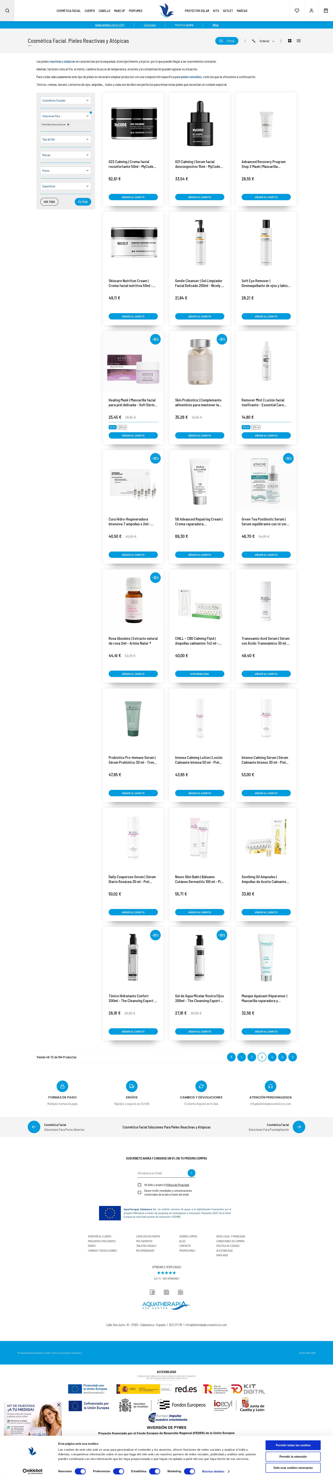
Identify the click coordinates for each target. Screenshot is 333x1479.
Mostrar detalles (213, 1471)
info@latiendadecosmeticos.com (206, 1325)
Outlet (228, 11)
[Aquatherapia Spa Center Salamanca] (166, 1305)
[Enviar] (191, 1173)
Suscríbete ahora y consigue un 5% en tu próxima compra (166, 1158)
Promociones (187, 1250)
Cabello (104, 11)
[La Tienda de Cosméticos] (166, 10)
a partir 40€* (109, 25)
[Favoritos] (297, 10)
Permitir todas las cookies (293, 1445)
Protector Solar (197, 11)
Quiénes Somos (188, 1236)
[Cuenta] (311, 10)
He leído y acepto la (166, 1184)
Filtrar (83, 201)
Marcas (242, 11)
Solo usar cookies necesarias (293, 1467)
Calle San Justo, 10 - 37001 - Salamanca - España (136, 1325)
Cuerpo (90, 11)
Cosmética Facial (69, 11)
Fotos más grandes (287, 40)
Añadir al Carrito (133, 197)
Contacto (185, 1245)
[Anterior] (34, 1127)
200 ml (122, 427)
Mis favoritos (144, 1241)
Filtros (231, 41)
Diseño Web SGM (307, 1353)
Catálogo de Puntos (148, 1236)
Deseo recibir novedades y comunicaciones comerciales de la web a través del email (168, 1192)
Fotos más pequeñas (298, 40)
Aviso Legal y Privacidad (230, 1236)
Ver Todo (49, 201)
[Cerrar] (59, 1405)
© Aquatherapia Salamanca (31, 1352)
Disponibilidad (199, 673)
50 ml (112, 427)
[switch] (118, 1471)
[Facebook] (152, 1292)
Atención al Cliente (99, 1236)
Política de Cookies (228, 1245)
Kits (216, 11)
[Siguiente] (299, 1127)
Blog (182, 1241)
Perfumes (135, 11)
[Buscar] (7, 10)
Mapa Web (222, 1255)
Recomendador (145, 1250)
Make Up (119, 11)
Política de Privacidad (177, 1184)
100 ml (246, 427)
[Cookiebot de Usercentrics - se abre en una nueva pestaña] (33, 1471)
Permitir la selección (293, 1456)
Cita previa (150, 25)
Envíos (92, 1245)
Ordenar (264, 41)
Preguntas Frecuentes (102, 1241)
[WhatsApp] (180, 1292)
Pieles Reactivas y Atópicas (98, 40)
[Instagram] (166, 1292)
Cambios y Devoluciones (102, 1250)
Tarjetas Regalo (146, 1245)
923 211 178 (175, 1325)
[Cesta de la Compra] (326, 10)
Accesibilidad (224, 1250)
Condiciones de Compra (230, 1241)
